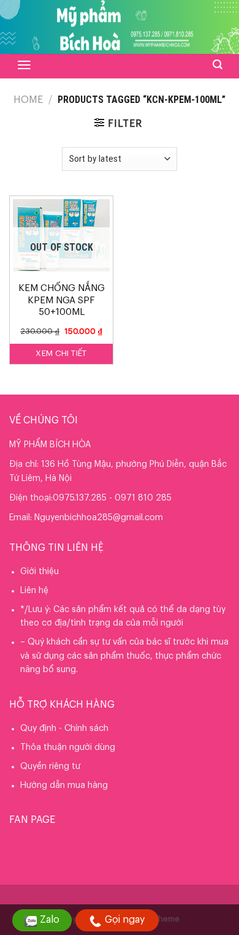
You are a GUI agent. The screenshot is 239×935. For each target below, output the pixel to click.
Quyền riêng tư (50, 766)
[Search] (217, 64)
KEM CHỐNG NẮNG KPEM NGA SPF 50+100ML (61, 300)
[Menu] (24, 65)
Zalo (49, 920)
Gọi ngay (125, 920)
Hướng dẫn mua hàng (64, 785)
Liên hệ (34, 590)
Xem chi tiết (61, 353)
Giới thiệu (39, 571)
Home (28, 100)
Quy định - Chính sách (64, 728)
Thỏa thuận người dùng (67, 747)
